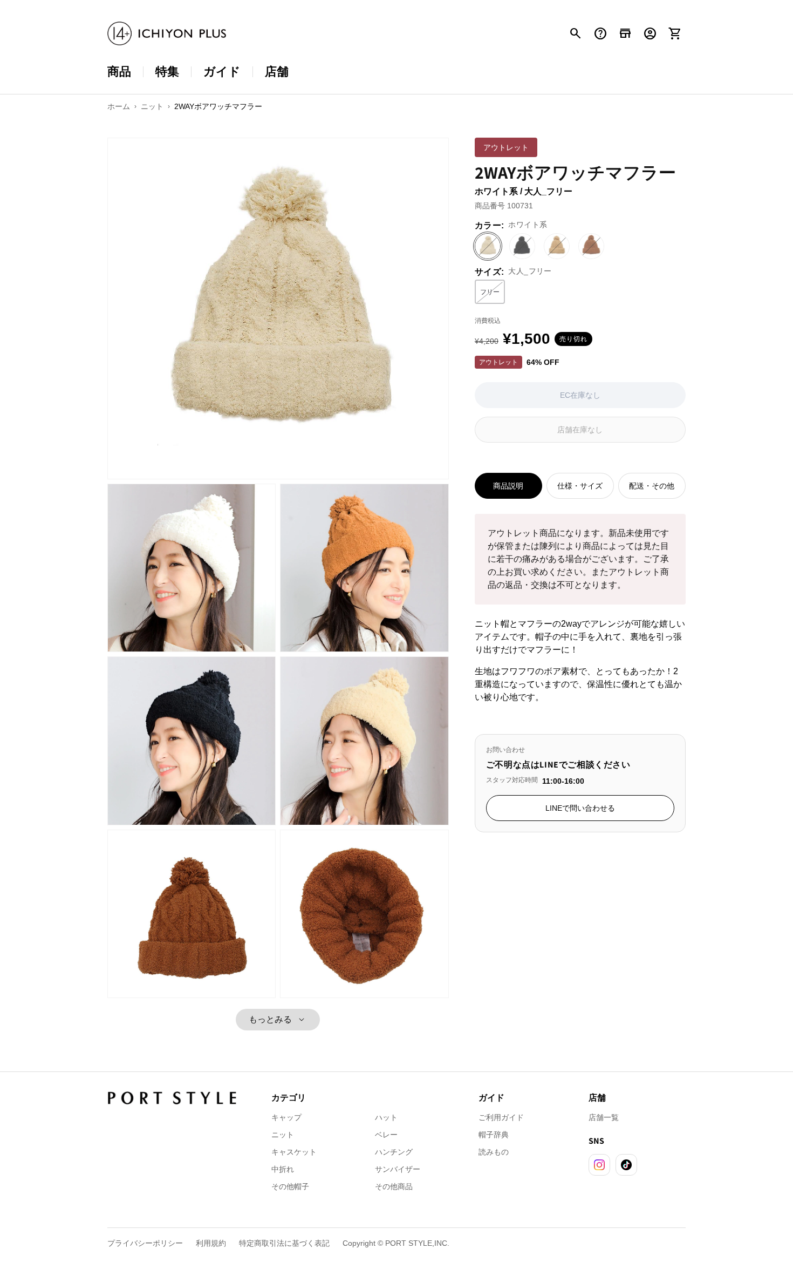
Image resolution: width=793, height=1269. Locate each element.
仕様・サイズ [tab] (580, 485)
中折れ (282, 1169)
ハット (386, 1117)
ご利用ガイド (501, 1117)
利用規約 (211, 1243)
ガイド (222, 71)
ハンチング (394, 1152)
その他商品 (394, 1186)
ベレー (386, 1134)
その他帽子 (290, 1186)
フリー (492, 294)
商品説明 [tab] (508, 485)
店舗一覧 (604, 1117)
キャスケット (294, 1152)
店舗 (277, 71)
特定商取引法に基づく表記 (284, 1243)
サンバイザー (397, 1169)
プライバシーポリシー (145, 1243)
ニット (282, 1134)
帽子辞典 (493, 1134)
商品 (119, 71)
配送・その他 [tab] (651, 485)
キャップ (286, 1117)
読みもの (493, 1152)
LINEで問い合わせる (580, 808)
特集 (167, 71)
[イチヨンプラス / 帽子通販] (166, 34)
